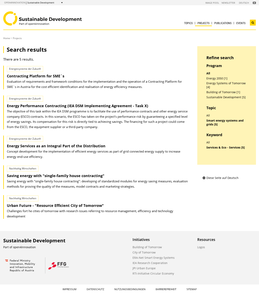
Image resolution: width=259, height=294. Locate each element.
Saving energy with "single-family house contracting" (55, 175)
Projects (203, 23)
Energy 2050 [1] (216, 78)
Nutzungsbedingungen (129, 289)
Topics (188, 23)
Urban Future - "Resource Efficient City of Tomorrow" (55, 205)
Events (240, 23)
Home (6, 38)
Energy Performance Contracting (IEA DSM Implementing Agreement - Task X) (77, 105)
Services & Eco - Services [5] (225, 147)
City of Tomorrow (144, 252)
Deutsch (244, 2)
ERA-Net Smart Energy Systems (154, 258)
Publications (222, 23)
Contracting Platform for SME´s (35, 76)
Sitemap (192, 289)
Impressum (69, 289)
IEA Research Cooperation (150, 263)
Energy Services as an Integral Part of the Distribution (56, 145)
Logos (201, 247)
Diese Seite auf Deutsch (222, 178)
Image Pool (212, 2)
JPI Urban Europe (144, 268)
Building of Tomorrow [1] (223, 92)
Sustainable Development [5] (226, 97)
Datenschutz (95, 289)
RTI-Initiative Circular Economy (153, 273)
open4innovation (14, 2)
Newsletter (228, 2)
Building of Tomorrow (147, 247)
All (208, 73)
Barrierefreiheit (166, 289)
